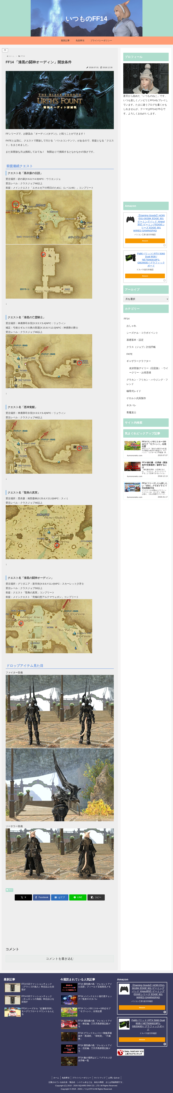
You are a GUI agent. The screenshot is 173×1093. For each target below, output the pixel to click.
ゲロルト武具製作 (136, 398)
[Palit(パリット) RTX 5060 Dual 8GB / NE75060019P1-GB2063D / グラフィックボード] (130, 257)
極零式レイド (134, 391)
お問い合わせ (114, 1078)
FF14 (10, 890)
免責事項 (65, 1078)
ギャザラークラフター (139, 361)
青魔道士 (131, 412)
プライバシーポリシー (81, 1078)
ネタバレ (131, 405)
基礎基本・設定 (135, 340)
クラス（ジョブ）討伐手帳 (141, 347)
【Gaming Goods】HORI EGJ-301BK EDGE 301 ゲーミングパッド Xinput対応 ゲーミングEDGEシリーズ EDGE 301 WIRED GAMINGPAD (148, 991)
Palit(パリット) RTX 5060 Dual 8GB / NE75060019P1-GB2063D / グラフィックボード (151, 259)
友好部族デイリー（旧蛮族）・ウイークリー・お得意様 (148, 370)
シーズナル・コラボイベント (142, 332)
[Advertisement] (60, 924)
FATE (129, 354)
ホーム (56, 1078)
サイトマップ (99, 1078)
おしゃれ (131, 325)
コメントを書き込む (60, 958)
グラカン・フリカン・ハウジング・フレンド (147, 381)
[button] (96, 897)
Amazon (145, 241)
